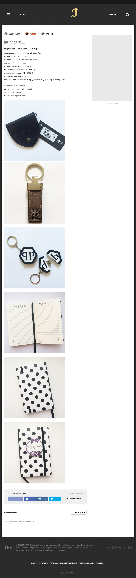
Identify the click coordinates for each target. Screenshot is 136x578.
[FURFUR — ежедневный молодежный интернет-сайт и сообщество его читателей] (67, 14)
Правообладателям (68, 563)
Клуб (23, 14)
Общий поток (14, 34)
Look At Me (66, 573)
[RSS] (130, 547)
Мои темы (50, 34)
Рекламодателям (86, 563)
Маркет (33, 34)
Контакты (43, 563)
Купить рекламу (112, 103)
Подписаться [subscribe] (79, 512)
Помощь (99, 563)
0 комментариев (74, 499)
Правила (54, 563)
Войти (112, 14)
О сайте (34, 563)
